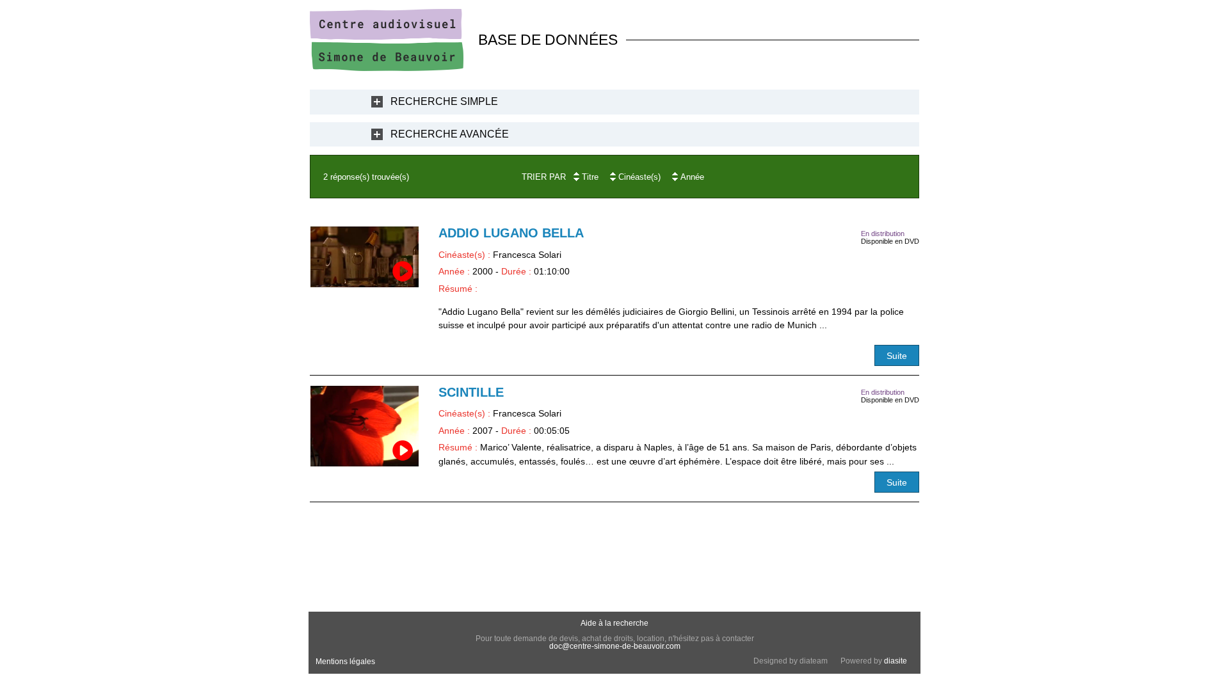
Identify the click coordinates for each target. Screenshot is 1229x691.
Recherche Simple (444, 101)
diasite (895, 661)
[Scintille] (364, 426)
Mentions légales (345, 661)
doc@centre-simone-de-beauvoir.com (614, 646)
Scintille (471, 392)
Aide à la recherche (614, 623)
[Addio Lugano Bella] (364, 257)
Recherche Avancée (449, 134)
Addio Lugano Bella (511, 233)
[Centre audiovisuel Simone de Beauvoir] (386, 68)
